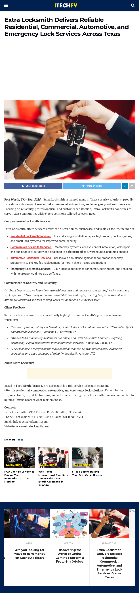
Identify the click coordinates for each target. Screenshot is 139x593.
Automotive (14, 465)
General (69, 543)
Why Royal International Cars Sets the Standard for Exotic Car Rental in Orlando (53, 478)
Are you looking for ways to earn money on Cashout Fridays (29, 553)
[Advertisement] (69, 71)
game (29, 543)
